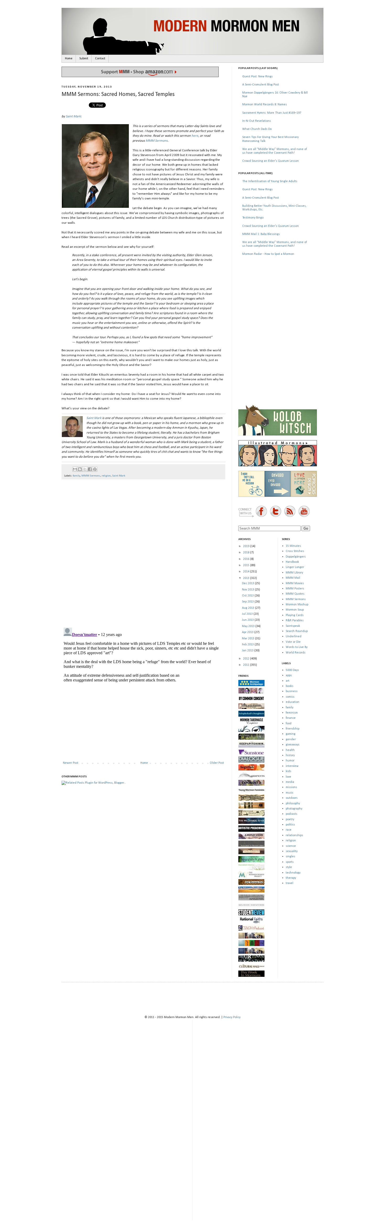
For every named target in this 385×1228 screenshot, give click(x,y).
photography (294, 808)
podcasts (291, 814)
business (292, 691)
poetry (290, 819)
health (290, 750)
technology (293, 872)
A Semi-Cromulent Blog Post (260, 84)
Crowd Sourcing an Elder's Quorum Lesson (270, 161)
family (76, 475)
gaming (290, 734)
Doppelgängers (296, 556)
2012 (246, 658)
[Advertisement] (277, 297)
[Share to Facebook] (89, 469)
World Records (295, 652)
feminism (292, 712)
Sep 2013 (248, 601)
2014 (246, 571)
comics (290, 696)
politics (290, 824)
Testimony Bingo (252, 217)
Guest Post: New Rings (257, 76)
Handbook (292, 562)
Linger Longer (295, 567)
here (194, 135)
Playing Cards (295, 615)
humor (290, 760)
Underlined (293, 636)
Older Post (217, 763)
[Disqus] (143, 551)
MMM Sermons (157, 140)
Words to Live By (296, 647)
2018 (246, 552)
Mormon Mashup (297, 604)
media (290, 782)
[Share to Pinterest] (94, 469)
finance (291, 718)
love (288, 776)
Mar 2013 (248, 638)
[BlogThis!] (79, 469)
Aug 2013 (248, 608)
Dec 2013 (248, 583)
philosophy (293, 803)
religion (106, 475)
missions (291, 787)
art (287, 680)
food (289, 723)
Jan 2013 (248, 650)
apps (289, 675)
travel (289, 883)
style (289, 867)
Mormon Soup (295, 609)
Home (69, 58)
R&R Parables (295, 620)
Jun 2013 (248, 620)
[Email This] (75, 469)
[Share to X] (84, 469)
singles (290, 856)
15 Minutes (293, 546)
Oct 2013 (248, 595)
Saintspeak (293, 626)
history (290, 755)
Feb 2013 (248, 644)
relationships (294, 835)
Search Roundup (297, 631)
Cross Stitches (295, 551)
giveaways (292, 744)
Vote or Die (293, 642)
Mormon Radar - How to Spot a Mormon (268, 254)
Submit (83, 58)
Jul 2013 (248, 614)
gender (291, 739)
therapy (291, 878)
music (289, 792)
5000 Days (292, 670)
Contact (100, 58)
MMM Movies (295, 583)
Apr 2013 (248, 632)
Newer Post (70, 763)
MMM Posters (295, 588)
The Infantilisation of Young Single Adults (269, 181)
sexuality (292, 851)
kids (288, 771)
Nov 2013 (248, 589)
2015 (246, 565)
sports (290, 862)
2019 (246, 546)
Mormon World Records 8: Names (264, 104)
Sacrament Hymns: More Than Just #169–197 (271, 112)
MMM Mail (293, 577)
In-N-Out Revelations (256, 121)
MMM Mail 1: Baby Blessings (261, 234)
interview (292, 766)
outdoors (292, 798)
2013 (246, 578)
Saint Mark (73, 116)
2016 (246, 559)
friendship (292, 728)
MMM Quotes (295, 593)
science (291, 846)
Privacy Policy (231, 1017)
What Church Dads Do (257, 129)
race (289, 829)
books (289, 686)
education (292, 702)
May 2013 (248, 626)
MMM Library (294, 572)
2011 (246, 665)
